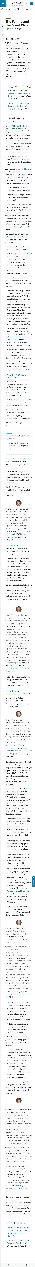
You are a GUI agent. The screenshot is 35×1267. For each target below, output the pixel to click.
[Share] (2, 38)
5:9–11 (16, 377)
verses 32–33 (27, 254)
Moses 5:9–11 (15, 545)
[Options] (31, 9)
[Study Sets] (18, 9)
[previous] (8, 1265)
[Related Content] (27, 9)
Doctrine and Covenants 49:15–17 (16, 126)
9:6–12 (26, 1230)
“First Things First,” (17, 668)
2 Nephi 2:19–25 (12, 375)
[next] (26, 1265)
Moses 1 (27, 169)
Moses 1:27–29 (22, 177)
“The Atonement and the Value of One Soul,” (18, 93)
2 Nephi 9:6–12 (12, 691)
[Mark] (2, 30)
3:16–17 (23, 1227)
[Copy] (2, 34)
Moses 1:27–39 (12, 125)
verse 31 (21, 247)
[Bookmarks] (22, 9)
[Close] (2, 26)
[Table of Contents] (2, 9)
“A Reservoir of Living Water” (19, 891)
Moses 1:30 (26, 204)
